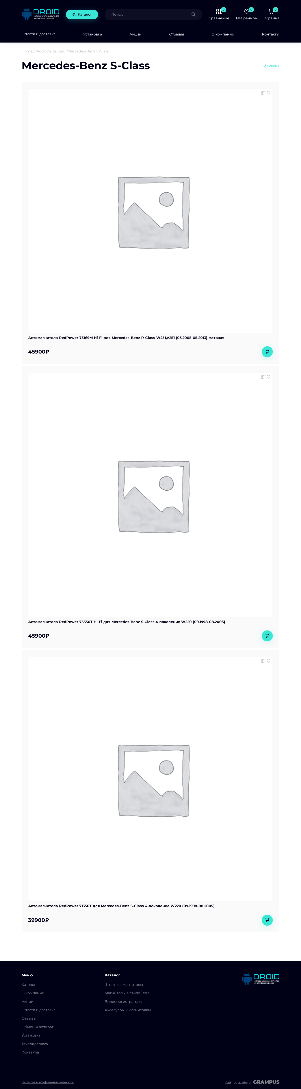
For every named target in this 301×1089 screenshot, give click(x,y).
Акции (135, 34)
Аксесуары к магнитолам (128, 1010)
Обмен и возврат (38, 1027)
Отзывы (176, 34)
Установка (92, 34)
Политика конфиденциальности (48, 1082)
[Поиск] (196, 14)
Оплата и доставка (39, 34)
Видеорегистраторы (124, 1002)
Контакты (270, 34)
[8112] (263, 93)
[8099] (263, 377)
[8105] (263, 661)
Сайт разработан (252, 1082)
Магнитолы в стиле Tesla (127, 993)
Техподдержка (35, 1044)
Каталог (85, 14)
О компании (223, 34)
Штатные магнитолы (124, 985)
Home (27, 51)
